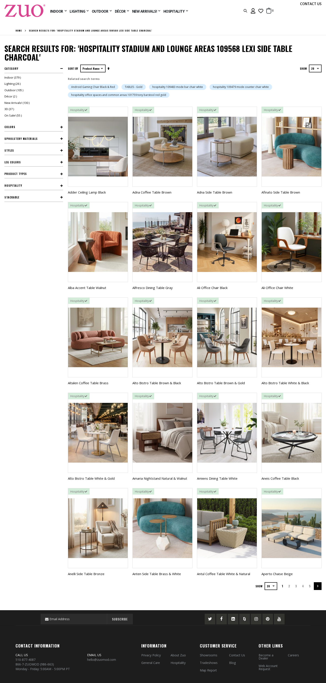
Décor (11, 96)
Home (19, 31)
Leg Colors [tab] (12, 162)
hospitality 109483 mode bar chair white (177, 87)
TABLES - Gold (133, 87)
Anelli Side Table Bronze (86, 574)
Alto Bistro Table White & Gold (91, 478)
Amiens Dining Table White (217, 478)
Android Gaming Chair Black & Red (93, 87)
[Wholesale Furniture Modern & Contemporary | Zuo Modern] (25, 10)
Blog (232, 663)
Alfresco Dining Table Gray (152, 287)
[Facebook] (221, 619)
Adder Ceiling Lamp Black (87, 192)
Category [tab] (11, 68)
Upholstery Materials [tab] (21, 139)
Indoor (13, 77)
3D (9, 109)
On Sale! (13, 115)
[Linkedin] (233, 619)
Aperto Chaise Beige (277, 574)
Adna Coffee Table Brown (151, 192)
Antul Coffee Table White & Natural (223, 574)
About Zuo (178, 655)
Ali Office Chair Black (212, 287)
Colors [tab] (9, 127)
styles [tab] (9, 150)
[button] (260, 10)
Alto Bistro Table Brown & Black (156, 383)
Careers (293, 655)
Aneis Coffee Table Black (280, 478)
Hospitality (178, 663)
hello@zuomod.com (102, 659)
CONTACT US (311, 3)
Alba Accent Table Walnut (87, 287)
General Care (150, 663)
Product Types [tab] (15, 174)
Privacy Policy (151, 655)
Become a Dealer (266, 656)
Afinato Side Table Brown (280, 192)
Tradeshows (209, 663)
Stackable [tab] (11, 197)
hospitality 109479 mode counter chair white (241, 87)
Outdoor (14, 90)
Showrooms (208, 655)
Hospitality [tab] (13, 185)
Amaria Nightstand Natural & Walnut (159, 478)
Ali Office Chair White (277, 287)
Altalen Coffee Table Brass (88, 383)
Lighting (13, 84)
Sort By (73, 68)
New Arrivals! (17, 103)
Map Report (208, 670)
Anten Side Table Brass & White (156, 574)
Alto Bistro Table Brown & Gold (221, 383)
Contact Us (237, 655)
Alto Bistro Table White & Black (285, 383)
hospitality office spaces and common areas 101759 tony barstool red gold (118, 95)
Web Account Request (268, 667)
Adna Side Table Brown (214, 192)
